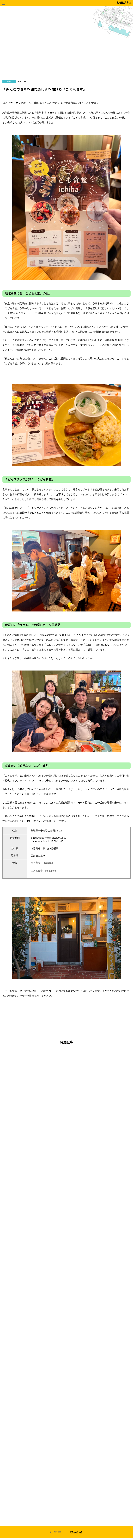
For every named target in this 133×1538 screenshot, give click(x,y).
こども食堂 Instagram (43, 870)
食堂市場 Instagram (42, 862)
